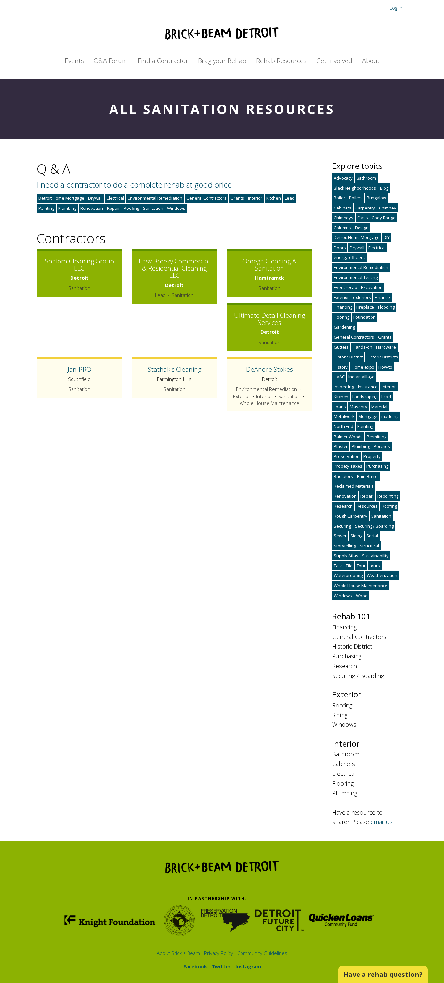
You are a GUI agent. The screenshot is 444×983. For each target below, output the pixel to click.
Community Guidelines (261, 953)
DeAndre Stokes (269, 369)
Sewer (340, 536)
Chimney (387, 208)
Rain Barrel (368, 476)
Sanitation (153, 208)
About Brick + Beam (178, 953)
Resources (367, 506)
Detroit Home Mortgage (61, 198)
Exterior (341, 297)
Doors (340, 247)
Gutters (341, 347)
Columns (342, 228)
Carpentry (365, 208)
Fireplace (365, 307)
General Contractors (206, 198)
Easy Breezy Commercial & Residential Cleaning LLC (174, 268)
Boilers (356, 198)
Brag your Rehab (222, 60)
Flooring (341, 317)
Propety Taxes (348, 466)
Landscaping (364, 396)
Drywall (95, 198)
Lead (289, 198)
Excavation (372, 287)
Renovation (91, 208)
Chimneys (343, 218)
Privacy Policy (218, 953)
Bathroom (366, 178)
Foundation (364, 317)
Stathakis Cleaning (174, 369)
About (371, 60)
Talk (338, 566)
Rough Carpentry (350, 516)
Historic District (348, 357)
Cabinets (342, 208)
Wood (362, 596)
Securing (342, 526)
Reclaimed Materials (354, 486)
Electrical (115, 198)
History (341, 367)
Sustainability (375, 556)
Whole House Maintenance (360, 585)
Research (343, 506)
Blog (384, 188)
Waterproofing (348, 575)
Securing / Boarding (374, 526)
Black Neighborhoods (355, 188)
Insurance (368, 387)
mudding (389, 416)
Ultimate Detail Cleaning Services (269, 319)
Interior (255, 198)
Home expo (363, 367)
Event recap (345, 287)
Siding (356, 536)
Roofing (131, 208)
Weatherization (382, 575)
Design (362, 228)
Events (74, 60)
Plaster (341, 446)
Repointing (387, 496)
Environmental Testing (356, 277)
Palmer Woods (348, 436)
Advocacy (343, 178)
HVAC (339, 377)
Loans (340, 407)
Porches (382, 446)
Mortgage (368, 416)
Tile (349, 566)
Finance (382, 297)
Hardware (386, 347)
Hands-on (362, 347)
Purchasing (377, 466)
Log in (396, 8)
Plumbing (67, 208)
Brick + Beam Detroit (222, 33)
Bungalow (376, 198)
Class (362, 218)
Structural (369, 546)
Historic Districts (382, 357)
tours (375, 566)
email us (382, 822)
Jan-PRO (79, 369)
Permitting (376, 436)
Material (379, 407)
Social (372, 536)
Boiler (339, 198)
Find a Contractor (163, 60)
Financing (343, 307)
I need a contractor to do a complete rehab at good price (134, 184)
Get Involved (334, 60)
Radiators (343, 476)
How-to (385, 367)
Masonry (358, 407)
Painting (46, 208)
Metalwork (344, 416)
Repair (113, 208)
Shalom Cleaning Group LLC (79, 265)
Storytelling (345, 546)
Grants (237, 198)
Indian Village (361, 377)
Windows (176, 208)
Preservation (346, 456)
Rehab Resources (281, 60)
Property (372, 456)
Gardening (344, 327)
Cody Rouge (384, 218)
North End (343, 426)
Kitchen (273, 198)
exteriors (362, 297)
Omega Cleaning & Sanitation (269, 265)
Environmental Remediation (155, 198)
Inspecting (344, 387)
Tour (361, 566)
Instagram (247, 966)
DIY (387, 237)
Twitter (220, 966)
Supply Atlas (346, 556)
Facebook (195, 966)
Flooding (386, 307)
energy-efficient (349, 257)
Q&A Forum (111, 60)
